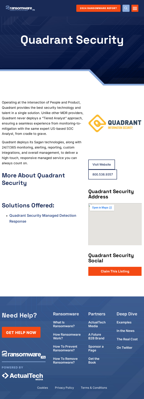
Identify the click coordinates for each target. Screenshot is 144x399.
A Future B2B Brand (96, 336)
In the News (125, 331)
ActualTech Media (97, 324)
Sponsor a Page (96, 348)
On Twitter (124, 348)
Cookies (42, 387)
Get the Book (93, 360)
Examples (124, 322)
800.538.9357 (102, 174)
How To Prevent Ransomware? (65, 348)
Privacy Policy (64, 387)
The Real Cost (127, 339)
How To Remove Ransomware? (65, 360)
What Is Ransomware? (64, 324)
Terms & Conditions (94, 387)
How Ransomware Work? (67, 336)
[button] (135, 8)
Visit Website (101, 164)
